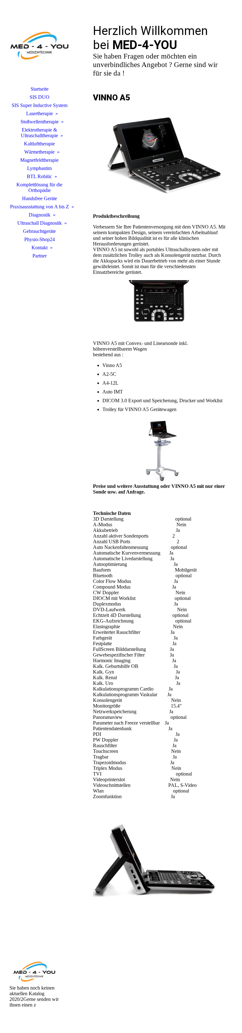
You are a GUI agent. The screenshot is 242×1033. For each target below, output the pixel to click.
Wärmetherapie (39, 152)
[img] (39, 46)
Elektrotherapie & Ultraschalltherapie (39, 132)
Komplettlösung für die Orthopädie (39, 187)
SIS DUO (39, 97)
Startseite (40, 89)
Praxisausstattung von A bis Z (39, 206)
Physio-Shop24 (39, 239)
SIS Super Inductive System (39, 105)
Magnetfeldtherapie (39, 160)
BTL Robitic (39, 176)
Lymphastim (39, 168)
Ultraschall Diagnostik (39, 223)
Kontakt (40, 247)
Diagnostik (39, 214)
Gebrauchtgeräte (39, 231)
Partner (39, 255)
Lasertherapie (39, 113)
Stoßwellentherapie (39, 121)
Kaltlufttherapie (39, 143)
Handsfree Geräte (39, 198)
